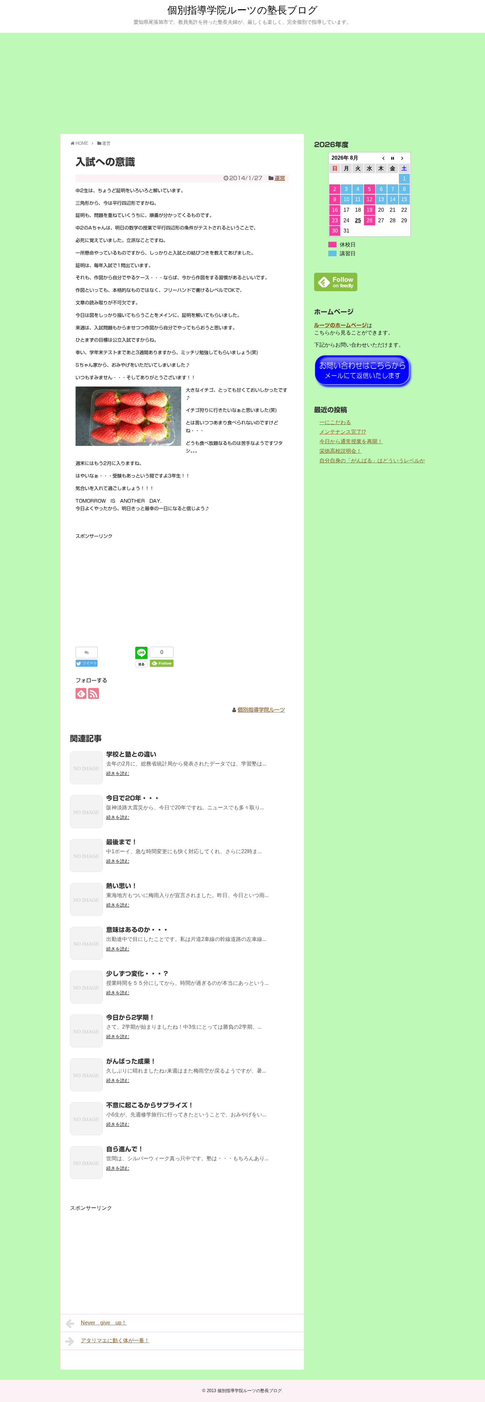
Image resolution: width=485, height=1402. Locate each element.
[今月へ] (392, 158)
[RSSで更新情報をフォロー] (93, 693)
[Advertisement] (242, 82)
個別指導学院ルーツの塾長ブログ (242, 10)
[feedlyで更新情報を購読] (81, 693)
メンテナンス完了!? (342, 432)
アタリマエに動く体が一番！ (115, 1340)
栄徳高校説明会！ (340, 451)
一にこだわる (335, 422)
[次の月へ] (404, 158)
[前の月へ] (381, 158)
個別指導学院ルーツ (261, 709)
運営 (280, 178)
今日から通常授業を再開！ (351, 441)
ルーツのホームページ (340, 325)
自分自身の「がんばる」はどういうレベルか (372, 460)
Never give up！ (104, 1322)
